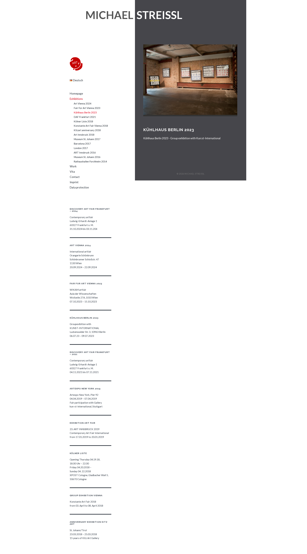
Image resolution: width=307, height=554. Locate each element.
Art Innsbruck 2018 (84, 134)
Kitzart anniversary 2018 (87, 130)
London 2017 (81, 148)
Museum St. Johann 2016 (87, 157)
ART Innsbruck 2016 (85, 152)
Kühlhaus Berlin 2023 (85, 112)
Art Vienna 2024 (82, 103)
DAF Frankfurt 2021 (85, 116)
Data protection (79, 187)
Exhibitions (76, 98)
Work (73, 166)
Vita (72, 171)
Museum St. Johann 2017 (87, 139)
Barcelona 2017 (82, 143)
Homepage (76, 93)
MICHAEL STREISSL (195, 173)
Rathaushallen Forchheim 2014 (90, 161)
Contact (75, 177)
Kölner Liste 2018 (83, 121)
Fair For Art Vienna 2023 (87, 108)
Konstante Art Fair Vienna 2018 (91, 125)
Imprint (74, 182)
